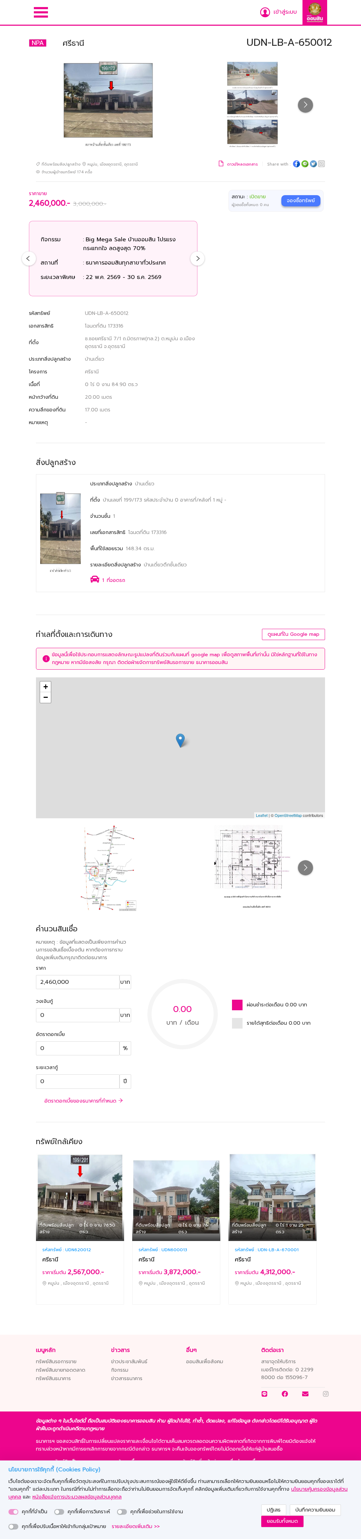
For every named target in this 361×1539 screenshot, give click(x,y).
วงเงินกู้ (44, 1001)
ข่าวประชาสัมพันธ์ (129, 1361)
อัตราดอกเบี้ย (50, 1034)
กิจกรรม (119, 1370)
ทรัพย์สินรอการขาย (56, 1361)
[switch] (13, 1512)
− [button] (45, 697)
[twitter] (313, 164)
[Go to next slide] (305, 105)
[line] (304, 164)
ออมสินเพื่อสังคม (204, 1361)
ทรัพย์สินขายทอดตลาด (60, 1370)
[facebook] (296, 164)
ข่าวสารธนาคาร (126, 1378)
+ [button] (45, 686)
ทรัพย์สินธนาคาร (53, 1378)
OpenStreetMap (288, 815)
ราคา (41, 968)
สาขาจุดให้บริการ (278, 1361)
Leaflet (262, 815)
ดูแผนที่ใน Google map (293, 634)
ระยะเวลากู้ (47, 1067)
